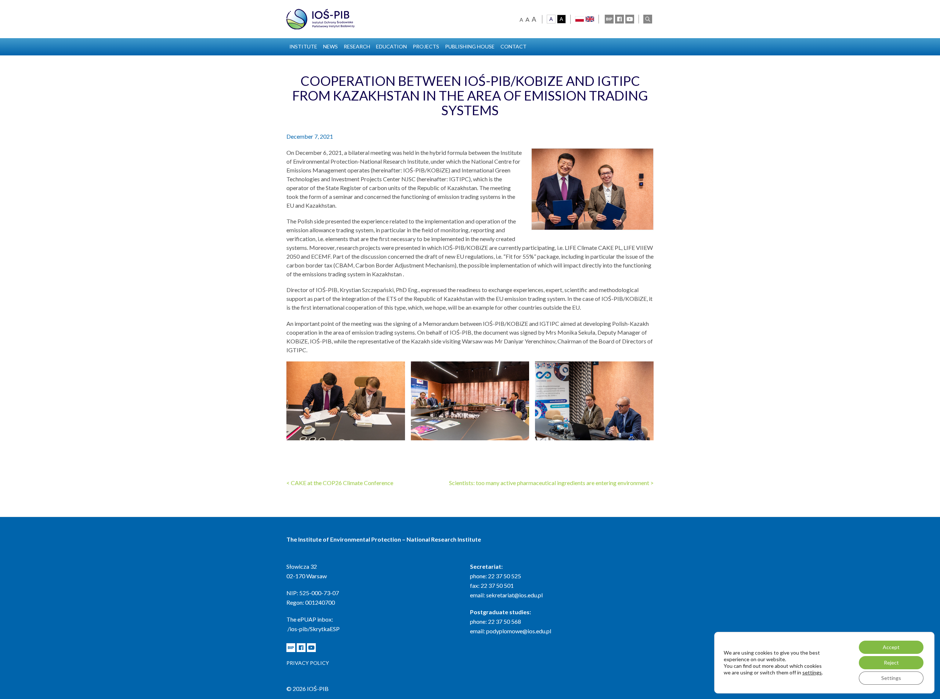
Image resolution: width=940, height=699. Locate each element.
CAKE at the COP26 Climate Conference (339, 482)
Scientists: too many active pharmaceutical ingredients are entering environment (551, 482)
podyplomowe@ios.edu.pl (518, 630)
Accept (891, 647)
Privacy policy (307, 663)
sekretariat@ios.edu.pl (514, 594)
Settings (891, 678)
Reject (891, 662)
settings (812, 672)
